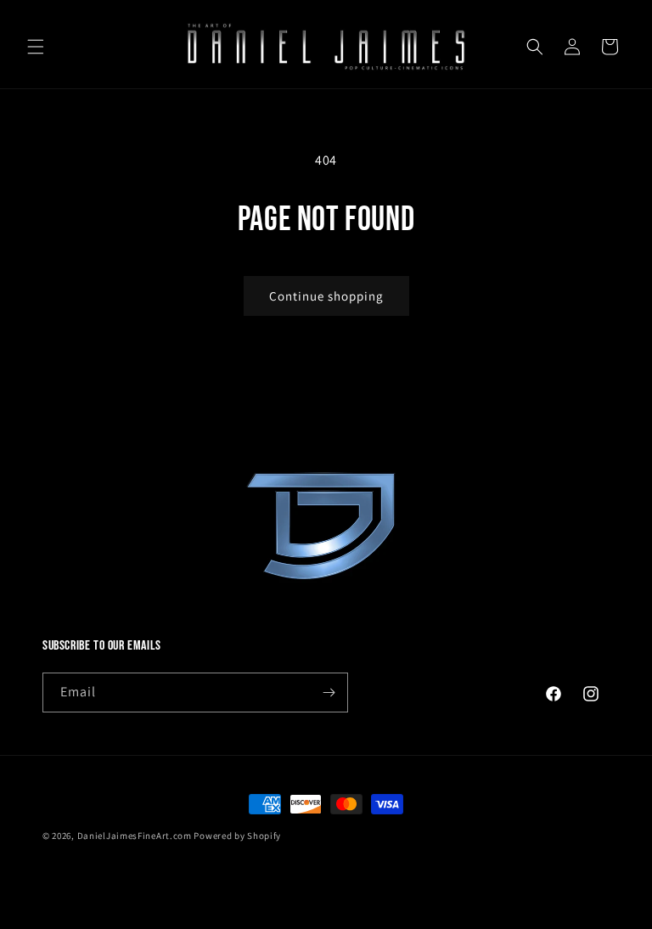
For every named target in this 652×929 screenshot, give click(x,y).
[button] (35, 46)
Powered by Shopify (237, 836)
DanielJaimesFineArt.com (134, 836)
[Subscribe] (328, 692)
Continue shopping (326, 296)
